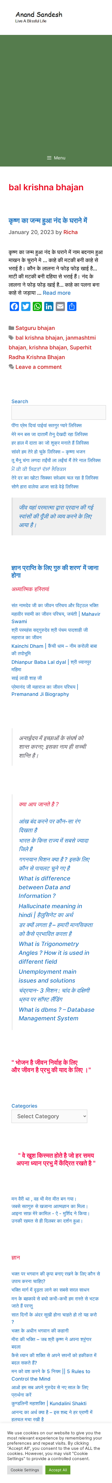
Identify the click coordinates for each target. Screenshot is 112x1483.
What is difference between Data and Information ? (44, 887)
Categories (24, 1106)
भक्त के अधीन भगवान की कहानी (40, 1331)
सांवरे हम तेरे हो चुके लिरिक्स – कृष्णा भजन (48, 452)
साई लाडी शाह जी (26, 678)
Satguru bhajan (35, 328)
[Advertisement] (56, 90)
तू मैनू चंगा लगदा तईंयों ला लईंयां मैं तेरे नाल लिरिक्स (56, 460)
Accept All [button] (58, 1470)
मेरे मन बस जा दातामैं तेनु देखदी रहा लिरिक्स (49, 434)
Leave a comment (39, 367)
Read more (57, 293)
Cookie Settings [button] (25, 1470)
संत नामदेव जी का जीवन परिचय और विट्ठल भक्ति (55, 605)
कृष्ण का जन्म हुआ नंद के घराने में (48, 220)
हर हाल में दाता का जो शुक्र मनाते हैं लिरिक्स (50, 443)
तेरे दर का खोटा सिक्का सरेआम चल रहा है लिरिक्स (54, 478)
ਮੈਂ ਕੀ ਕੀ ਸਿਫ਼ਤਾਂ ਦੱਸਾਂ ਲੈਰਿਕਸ (38, 469)
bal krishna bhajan (39, 337)
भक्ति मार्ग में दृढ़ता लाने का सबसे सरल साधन (50, 1290)
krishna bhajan (48, 347)
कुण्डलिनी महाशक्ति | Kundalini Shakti (48, 1403)
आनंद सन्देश (81, 16)
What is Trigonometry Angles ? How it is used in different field (54, 952)
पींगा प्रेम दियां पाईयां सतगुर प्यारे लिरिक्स (46, 425)
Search (19, 401)
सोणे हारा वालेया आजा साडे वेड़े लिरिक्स (44, 487)
